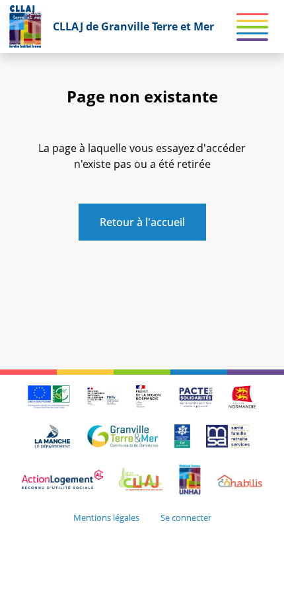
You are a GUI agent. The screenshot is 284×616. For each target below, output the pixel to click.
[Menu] (252, 29)
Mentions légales (106, 517)
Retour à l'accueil (142, 222)
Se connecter (185, 517)
